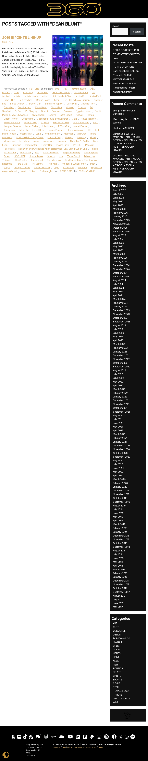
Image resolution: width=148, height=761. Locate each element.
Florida (90, 114)
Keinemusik (9, 130)
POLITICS (118, 668)
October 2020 (120, 453)
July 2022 (118, 374)
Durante (68, 111)
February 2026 (120, 212)
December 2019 (121, 490)
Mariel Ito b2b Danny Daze (30, 137)
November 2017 (121, 584)
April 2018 (118, 565)
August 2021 (119, 415)
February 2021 (120, 438)
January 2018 (120, 576)
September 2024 (121, 276)
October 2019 (120, 498)
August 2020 (119, 460)
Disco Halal (56, 107)
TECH (116, 687)
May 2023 (118, 336)
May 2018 (118, 561)
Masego (69, 137)
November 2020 (121, 449)
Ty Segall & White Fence (73, 163)
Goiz (74, 118)
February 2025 (120, 257)
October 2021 (120, 407)
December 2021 (121, 400)
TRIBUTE (117, 694)
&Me (57, 88)
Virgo (56, 167)
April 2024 (118, 295)
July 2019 (118, 509)
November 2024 (121, 269)
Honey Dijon (30, 122)
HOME (116, 657)
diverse (70, 107)
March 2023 (119, 344)
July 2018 (118, 554)
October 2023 (120, 317)
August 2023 (119, 325)
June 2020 (118, 468)
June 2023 (118, 332)
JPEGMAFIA (63, 126)
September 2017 (121, 591)
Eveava (52, 114)
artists (45, 96)
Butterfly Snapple (54, 103)
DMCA (69, 747)
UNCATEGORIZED (122, 698)
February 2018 (120, 573)
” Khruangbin (46, 171)
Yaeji (23, 171)
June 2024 (118, 287)
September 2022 (121, 366)
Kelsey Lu (23, 130)
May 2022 (118, 381)
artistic (17, 96)
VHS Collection (42, 167)
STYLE (116, 683)
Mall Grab (81, 133)
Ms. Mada (24, 141)
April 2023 (118, 340)
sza (61, 156)
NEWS (116, 660)
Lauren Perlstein (56, 130)
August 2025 (119, 235)
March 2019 (119, 524)
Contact (101, 747)
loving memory (52, 133)
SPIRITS (117, 675)
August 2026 (119, 190)
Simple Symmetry (71, 152)
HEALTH (117, 653)
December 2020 (121, 445)
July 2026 (118, 193)
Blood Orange (17, 103)
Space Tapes (36, 156)
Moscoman (9, 141)
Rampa (94, 148)
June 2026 (118, 197)
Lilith (89, 130)
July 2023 (118, 329)
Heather (117, 128)
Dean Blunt (41, 107)
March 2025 (119, 254)
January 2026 (120, 216)
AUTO (116, 627)
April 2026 (118, 205)
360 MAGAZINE (87, 171)
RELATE (117, 672)
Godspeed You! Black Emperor (52, 118)
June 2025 (118, 242)
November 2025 (121, 223)
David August (24, 107)
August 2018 (119, 550)
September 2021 (121, 411)
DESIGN (117, 634)
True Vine (52, 163)
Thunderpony (54, 160)
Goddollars (27, 118)
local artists (26, 133)
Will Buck (82, 167)
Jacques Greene (12, 126)
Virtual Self (68, 167)
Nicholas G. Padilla (79, 141)
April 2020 (118, 475)
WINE (115, 702)
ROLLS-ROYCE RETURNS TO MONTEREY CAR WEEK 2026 (126, 54)
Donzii (44, 111)
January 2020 (120, 486)
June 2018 (118, 558)
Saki (37, 152)
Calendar (57, 747)
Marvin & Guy (54, 137)
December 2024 (121, 265)
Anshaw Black (81, 92)
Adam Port (42, 92)
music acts (49, 141)
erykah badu (38, 114)
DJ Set (18, 111)
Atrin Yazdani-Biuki (62, 96)
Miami (93, 137)
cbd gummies (120, 110)
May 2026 (118, 201)
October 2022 (120, 362)
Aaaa (16, 92)
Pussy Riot (9, 148)
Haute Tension (88, 118)
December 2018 (121, 535)
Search (115, 26)
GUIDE (116, 649)
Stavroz (51, 156)
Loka (38, 133)
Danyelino (9, 107)
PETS (116, 664)
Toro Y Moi (21, 163)
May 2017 (118, 606)
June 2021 (118, 423)
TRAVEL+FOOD (121, 690)
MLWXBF (129, 128)
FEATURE (34, 88)
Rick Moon (25, 152)
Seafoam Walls (51, 152)
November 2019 (121, 494)
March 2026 (119, 209)
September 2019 (121, 501)
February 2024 (120, 302)
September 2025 (121, 231)
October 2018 (120, 543)
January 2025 (120, 261)
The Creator (21, 160)
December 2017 (121, 580)
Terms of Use (79, 747)
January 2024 (120, 306)
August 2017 (119, 595)
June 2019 (118, 513)
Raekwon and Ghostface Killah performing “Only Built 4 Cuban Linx (52, 148)
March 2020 (119, 479)
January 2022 (120, 396)
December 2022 (121, 355)
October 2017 (120, 588)
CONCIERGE (119, 630)
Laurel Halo (38, 130)
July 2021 (117, 419)
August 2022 (119, 370)
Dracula (56, 111)
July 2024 (118, 284)
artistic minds (31, 96)
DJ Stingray (31, 111)
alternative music (61, 92)
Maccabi (68, 133)
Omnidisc (16, 145)
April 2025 (118, 250)
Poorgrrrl (89, 145)
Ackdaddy (28, 92)
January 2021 (120, 441)
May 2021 (118, 426)
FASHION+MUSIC (122, 638)
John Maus (47, 126)
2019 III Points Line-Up (21, 37)
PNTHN (77, 145)
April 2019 (118, 520)
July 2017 (117, 599)
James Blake (31, 126)
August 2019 (119, 505)
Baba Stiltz (9, 100)
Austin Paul (95, 96)
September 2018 (121, 546)
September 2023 (121, 321)
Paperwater (31, 145)
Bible (64, 747)
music (36, 141)
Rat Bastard (10, 152)
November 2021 (121, 404)
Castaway (72, 103)
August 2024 (119, 280)
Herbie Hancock (12, 122)
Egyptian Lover (83, 111)
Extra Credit (66, 114)
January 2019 (120, 531)
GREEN (116, 645)
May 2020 (118, 471)
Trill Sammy (37, 163)
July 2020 (118, 464)
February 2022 (120, 393)
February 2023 (120, 347)
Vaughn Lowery (22, 167)
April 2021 (118, 430)
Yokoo (33, 171)
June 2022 (118, 377)
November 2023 (121, 314)
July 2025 (118, 239)
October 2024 (120, 272)
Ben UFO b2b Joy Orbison (76, 100)
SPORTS (117, 679)
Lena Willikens (75, 130)
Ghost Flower (10, 118)
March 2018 (119, 569)
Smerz (7, 156)
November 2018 (121, 539)
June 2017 (118, 603)
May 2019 (118, 516)
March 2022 (119, 389)
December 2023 (121, 310)
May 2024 (118, 291)
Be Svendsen (25, 100)
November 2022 (121, 359)
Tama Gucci (73, 156)
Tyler (92, 163)
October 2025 (120, 227)
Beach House (43, 100)
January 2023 (120, 351)
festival (79, 114)
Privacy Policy (91, 747)
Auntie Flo (80, 96)
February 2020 (120, 483)
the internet (37, 160)
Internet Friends (81, 122)
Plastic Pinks (63, 145)
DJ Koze (82, 107)
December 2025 (121, 220)
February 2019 (120, 528)
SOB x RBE (19, 156)
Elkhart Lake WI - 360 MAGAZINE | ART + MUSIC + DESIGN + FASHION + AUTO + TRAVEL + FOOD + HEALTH (127, 140)
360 (65, 88)
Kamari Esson (80, 126)
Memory (81, 137)
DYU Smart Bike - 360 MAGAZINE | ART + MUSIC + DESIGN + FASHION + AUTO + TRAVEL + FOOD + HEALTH (127, 162)
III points (45, 122)
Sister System (91, 152)
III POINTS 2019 (61, 122)
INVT (95, 122)
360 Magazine (79, 88)
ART (115, 623)
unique (7, 167)
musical (62, 141)
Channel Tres (88, 103)
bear (56, 100)
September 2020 (121, 456)
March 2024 (119, 299)
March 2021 (119, 434)
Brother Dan (35, 103)
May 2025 (118, 246)
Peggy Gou (46, 145)
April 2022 (118, 385)
